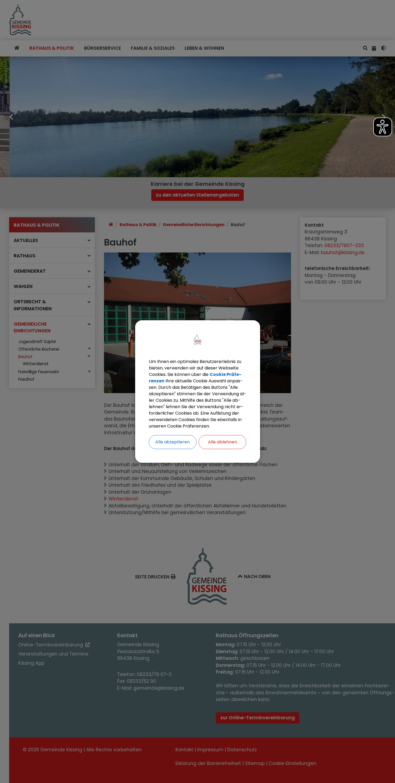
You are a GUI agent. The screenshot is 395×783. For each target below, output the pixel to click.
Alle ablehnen (222, 442)
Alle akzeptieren (172, 442)
